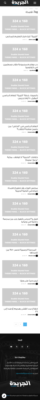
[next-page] (16, 324)
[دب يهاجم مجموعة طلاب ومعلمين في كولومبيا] (20, 53)
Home (31, 8)
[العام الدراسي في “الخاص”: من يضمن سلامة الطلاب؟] (20, 115)
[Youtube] (11, 347)
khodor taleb (32, 255)
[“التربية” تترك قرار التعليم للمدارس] (20, 25)
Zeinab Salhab (32, 101)
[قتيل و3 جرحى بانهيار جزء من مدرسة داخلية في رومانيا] (20, 207)
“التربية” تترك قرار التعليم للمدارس (22, 36)
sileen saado (32, 39)
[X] (17, 347)
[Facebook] (27, 347)
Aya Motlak (33, 70)
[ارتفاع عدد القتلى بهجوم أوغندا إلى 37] (20, 297)
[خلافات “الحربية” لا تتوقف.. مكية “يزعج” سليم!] (20, 145)
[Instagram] (22, 347)
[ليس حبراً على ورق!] (20, 269)
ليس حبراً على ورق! (29, 281)
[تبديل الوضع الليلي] (4, 395)
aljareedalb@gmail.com (24, 373)
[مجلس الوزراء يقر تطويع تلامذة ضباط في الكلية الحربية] (20, 176)
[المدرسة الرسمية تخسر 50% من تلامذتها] (20, 238)
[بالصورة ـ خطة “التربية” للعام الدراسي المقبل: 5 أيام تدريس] (20, 84)
